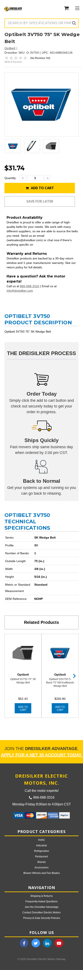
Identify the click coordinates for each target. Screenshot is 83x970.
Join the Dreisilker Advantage (42, 907)
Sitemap (61, 959)
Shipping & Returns (41, 895)
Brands (41, 862)
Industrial (41, 845)
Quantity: (10, 178)
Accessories (41, 867)
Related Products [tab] (41, 622)
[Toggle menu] (77, 8)
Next (74, 675)
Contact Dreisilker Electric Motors (41, 912)
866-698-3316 (29, 286)
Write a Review (13, 61)
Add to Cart (42, 188)
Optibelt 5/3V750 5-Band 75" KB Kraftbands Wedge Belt (60, 682)
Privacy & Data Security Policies (41, 918)
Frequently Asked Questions (41, 901)
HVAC (41, 839)
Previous (8, 675)
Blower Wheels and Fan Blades (41, 873)
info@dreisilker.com (20, 290)
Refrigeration (41, 851)
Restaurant (41, 856)
